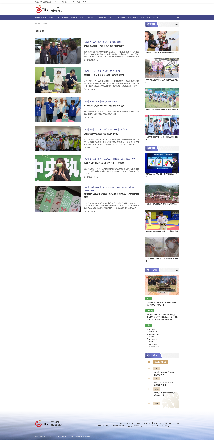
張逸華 (123, 159)
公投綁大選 (110, 187)
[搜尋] (178, 17)
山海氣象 (65, 17)
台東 (102, 101)
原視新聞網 (56, 10)
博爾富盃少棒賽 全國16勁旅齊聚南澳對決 (161, 109)
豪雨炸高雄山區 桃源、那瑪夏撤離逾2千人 (161, 175)
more (157, 403)
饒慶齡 (114, 101)
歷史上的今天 (133, 17)
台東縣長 (112, 42)
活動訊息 (156, 17)
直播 (51, 17)
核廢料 (87, 190)
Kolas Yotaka (107, 159)
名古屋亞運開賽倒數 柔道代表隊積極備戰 (161, 231)
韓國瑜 (108, 101)
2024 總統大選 (40, 17)
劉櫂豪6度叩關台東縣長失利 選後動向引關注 (104, 45)
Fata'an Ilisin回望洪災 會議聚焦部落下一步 (161, 259)
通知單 (118, 71)
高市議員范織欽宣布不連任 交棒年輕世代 (161, 52)
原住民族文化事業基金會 (43, 2)
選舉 (125, 129)
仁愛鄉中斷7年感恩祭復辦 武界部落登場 (161, 204)
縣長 (120, 129)
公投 (102, 187)
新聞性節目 (102, 17)
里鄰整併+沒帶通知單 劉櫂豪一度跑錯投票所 (104, 75)
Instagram (86, 2)
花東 (133, 159)
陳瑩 (92, 190)
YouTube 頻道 (75, 2)
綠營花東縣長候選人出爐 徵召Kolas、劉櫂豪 (104, 162)
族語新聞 (91, 17)
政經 (86, 42)
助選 (97, 101)
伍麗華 (97, 187)
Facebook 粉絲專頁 (61, 2)
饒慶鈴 (119, 42)
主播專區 (121, 17)
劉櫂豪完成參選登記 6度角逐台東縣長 (101, 133)
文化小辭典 (145, 17)
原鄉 (86, 129)
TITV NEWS (55, 8)
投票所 (111, 71)
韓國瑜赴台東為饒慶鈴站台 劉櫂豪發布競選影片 (105, 105)
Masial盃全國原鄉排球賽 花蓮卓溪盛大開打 (161, 81)
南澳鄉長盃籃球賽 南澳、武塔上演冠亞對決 (161, 138)
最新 (57, 17)
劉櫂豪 (105, 42)
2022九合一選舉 (95, 42)
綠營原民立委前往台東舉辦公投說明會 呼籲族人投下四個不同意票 (111, 196)
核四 (133, 187)
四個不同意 (126, 187)
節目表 (112, 17)
